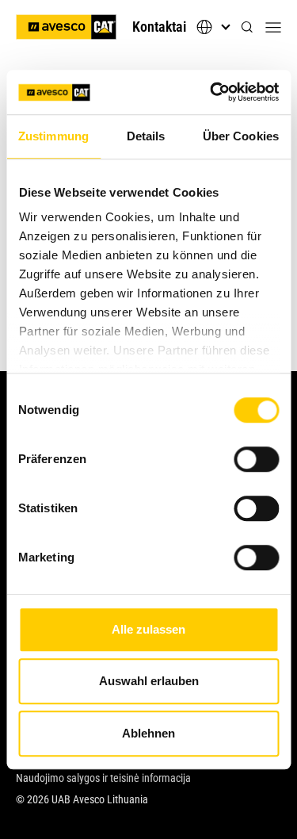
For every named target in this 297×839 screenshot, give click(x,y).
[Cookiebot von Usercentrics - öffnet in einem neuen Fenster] (211, 92)
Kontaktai (159, 26)
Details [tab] (146, 136)
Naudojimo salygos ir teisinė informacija (103, 778)
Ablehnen (148, 733)
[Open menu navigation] (273, 27)
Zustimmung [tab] (53, 136)
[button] (247, 27)
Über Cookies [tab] (241, 136)
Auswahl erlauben (149, 681)
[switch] (256, 459)
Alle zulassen (148, 629)
